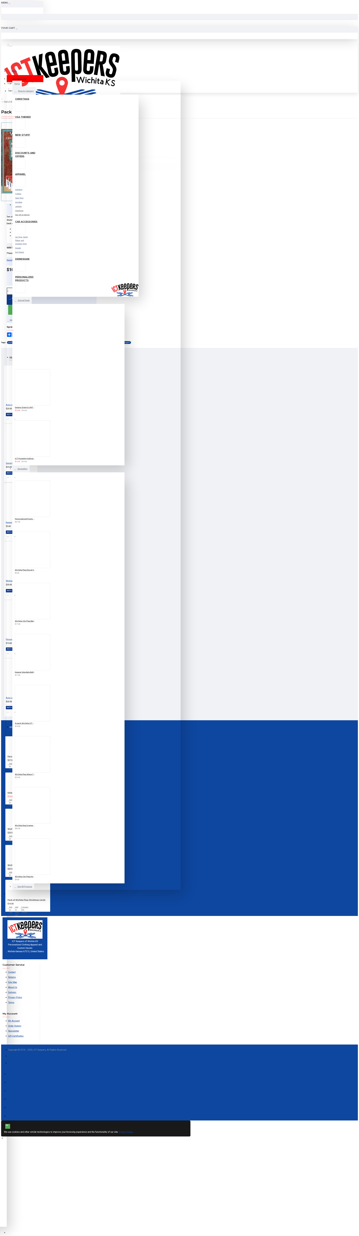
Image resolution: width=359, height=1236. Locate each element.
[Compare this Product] (21, 410)
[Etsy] (11, 1064)
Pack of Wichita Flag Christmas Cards (26, 900)
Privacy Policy (126, 1132)
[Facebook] (11, 1057)
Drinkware (22, 259)
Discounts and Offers (25, 155)
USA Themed (23, 117)
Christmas (22, 99)
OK (7, 1125)
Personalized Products (24, 279)
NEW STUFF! (22, 135)
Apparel (20, 174)
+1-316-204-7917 (25, 954)
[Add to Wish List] (11, 410)
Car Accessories (26, 221)
